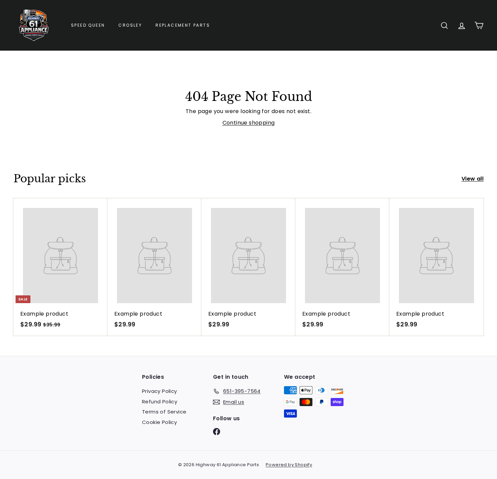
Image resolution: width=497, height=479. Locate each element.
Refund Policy (159, 401)
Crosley (130, 25)
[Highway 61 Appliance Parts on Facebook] (216, 431)
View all (472, 179)
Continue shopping (248, 123)
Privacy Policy (159, 391)
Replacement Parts (183, 25)
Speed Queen (88, 25)
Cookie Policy (159, 422)
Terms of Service (164, 411)
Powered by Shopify (289, 464)
